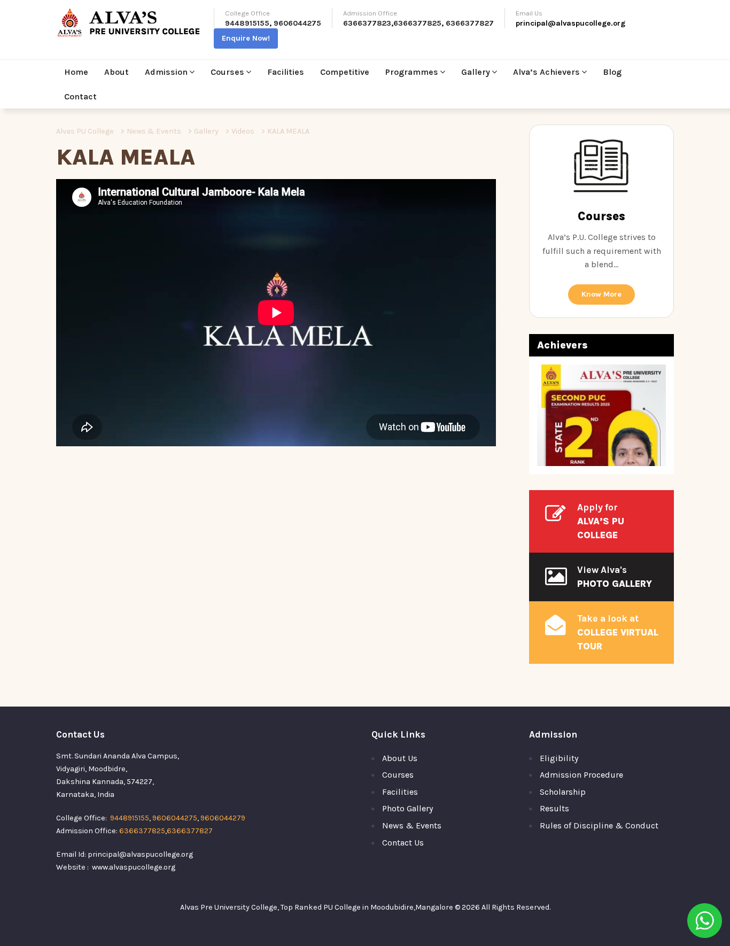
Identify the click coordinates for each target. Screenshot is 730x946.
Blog (612, 72)
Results (554, 808)
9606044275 (297, 23)
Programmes (411, 72)
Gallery (475, 72)
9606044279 (222, 818)
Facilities (285, 72)
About (116, 72)
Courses (227, 72)
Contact (80, 96)
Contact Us (403, 843)
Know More (601, 294)
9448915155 (247, 23)
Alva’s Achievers (546, 72)
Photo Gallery (407, 808)
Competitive (344, 72)
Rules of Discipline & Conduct (599, 825)
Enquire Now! (246, 38)
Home (76, 72)
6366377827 (470, 23)
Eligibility (559, 758)
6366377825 (417, 23)
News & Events (411, 825)
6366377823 (367, 23)
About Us (399, 758)
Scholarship (563, 792)
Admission (166, 72)
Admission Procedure (581, 775)
